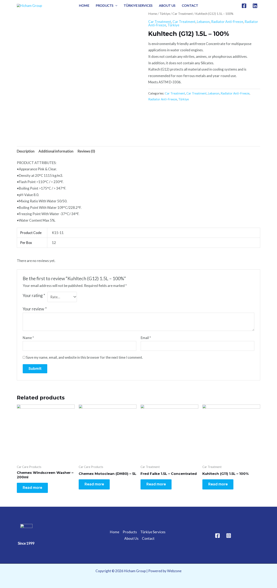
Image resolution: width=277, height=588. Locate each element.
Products (104, 5)
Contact (190, 5)
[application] (115, 5)
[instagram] (255, 5)
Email (146, 338)
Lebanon (203, 21)
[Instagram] (228, 535)
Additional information (56, 151)
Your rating (34, 295)
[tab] (25, 151)
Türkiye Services (138, 5)
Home (84, 5)
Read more (32, 488)
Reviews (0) (86, 151)
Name (28, 338)
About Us (167, 5)
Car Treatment (182, 13)
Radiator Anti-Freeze (227, 21)
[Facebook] (217, 535)
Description (25, 151)
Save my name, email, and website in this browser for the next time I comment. (84, 357)
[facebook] (244, 5)
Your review (35, 308)
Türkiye (164, 13)
